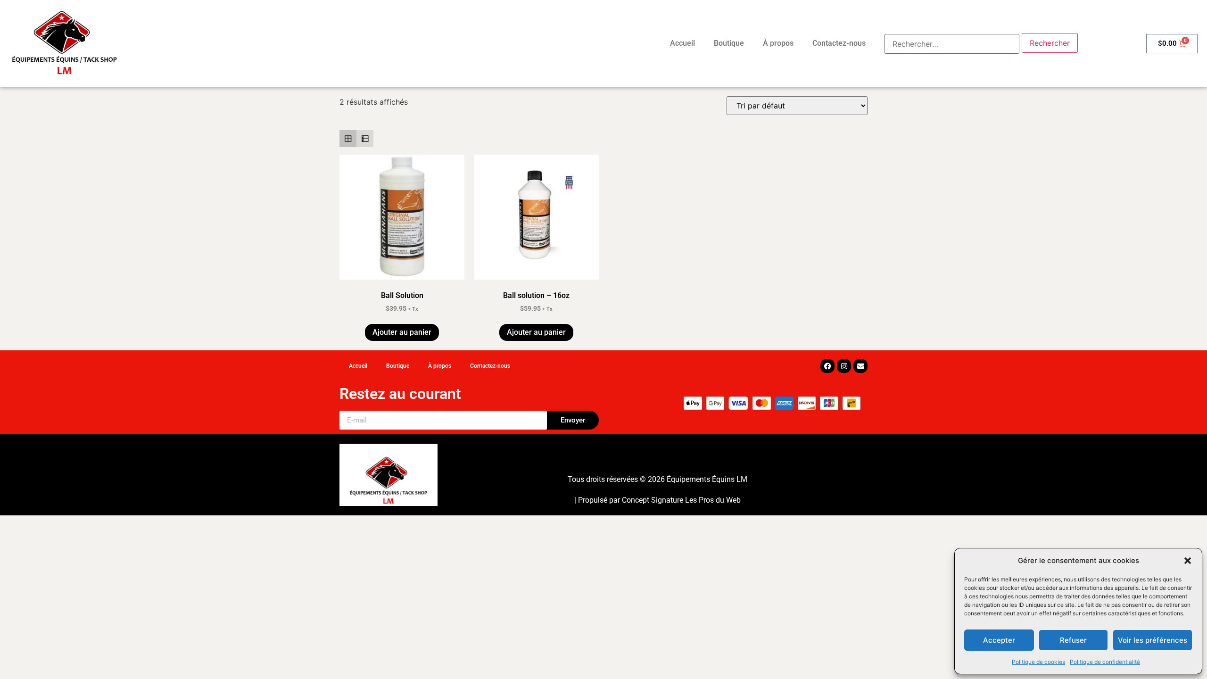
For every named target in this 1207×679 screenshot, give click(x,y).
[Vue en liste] (364, 138)
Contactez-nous (839, 43)
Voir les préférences (1152, 640)
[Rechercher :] (952, 44)
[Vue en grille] (347, 138)
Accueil (682, 43)
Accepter (999, 640)
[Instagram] (844, 366)
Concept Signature (653, 500)
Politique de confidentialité (1105, 661)
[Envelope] (860, 366)
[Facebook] (827, 366)
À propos (778, 43)
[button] (1187, 560)
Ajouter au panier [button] (401, 332)
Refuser (1073, 640)
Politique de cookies (1038, 661)
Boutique (729, 43)
